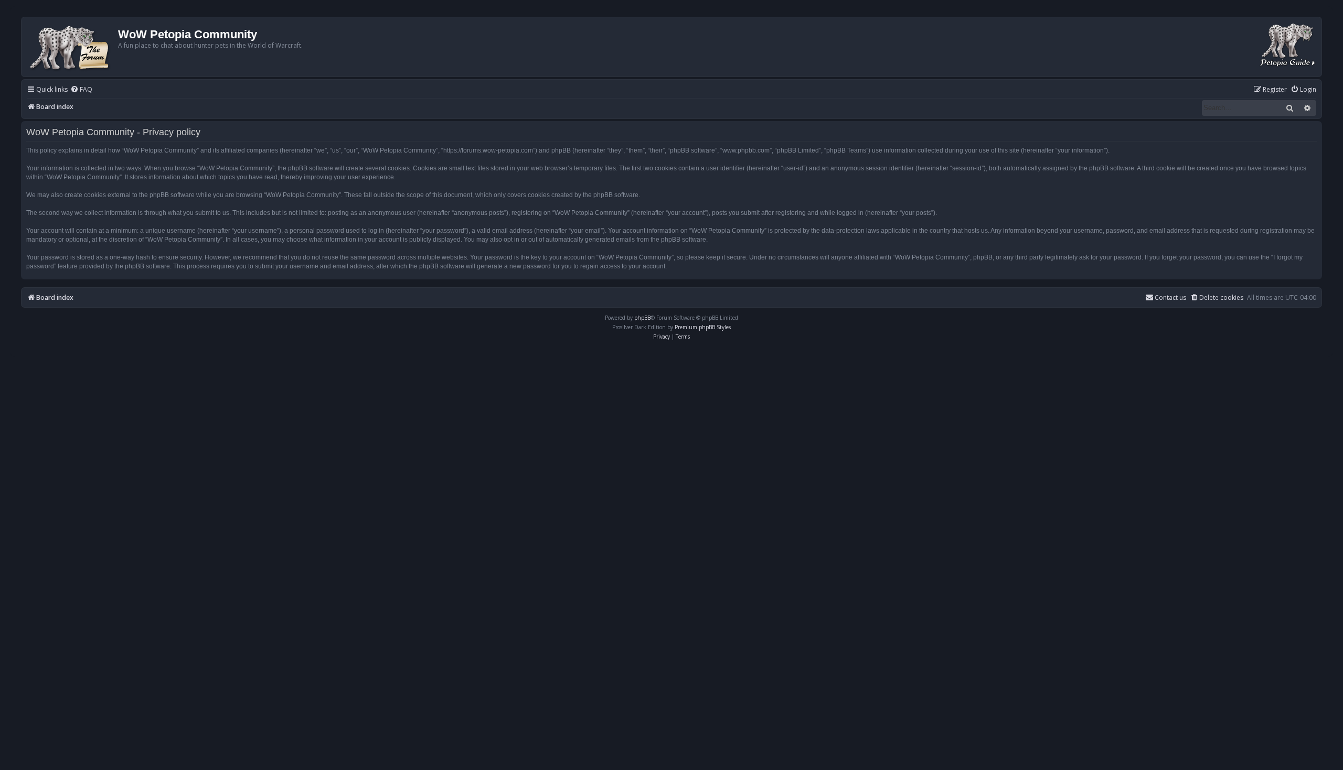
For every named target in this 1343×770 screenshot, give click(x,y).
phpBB (642, 317)
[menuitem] (81, 90)
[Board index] (71, 47)
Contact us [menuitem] (1170, 297)
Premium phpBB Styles (703, 327)
